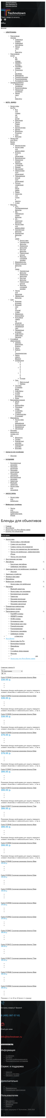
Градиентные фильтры (19, 230)
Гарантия (9, 1072)
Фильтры (18, 136)
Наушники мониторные (14, 471)
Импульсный (24, 382)
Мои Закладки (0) (11, 4)
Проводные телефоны (19, 90)
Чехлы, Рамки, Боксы (17, 124)
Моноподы (19, 437)
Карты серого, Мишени (18, 357)
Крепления (19, 120)
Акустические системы (14, 559)
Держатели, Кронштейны (19, 315)
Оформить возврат (12, 1075)
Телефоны (17, 82)
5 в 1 (20, 369)
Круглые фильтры (23, 250)
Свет (17, 135)
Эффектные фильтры (19, 297)
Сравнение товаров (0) (8, 667)
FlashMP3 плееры (18, 67)
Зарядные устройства (19, 164)
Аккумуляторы (20, 128)
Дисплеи (13, 456)
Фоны (17, 398)
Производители (11, 1088)
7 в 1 (20, 375)
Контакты (9, 1057)
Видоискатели (20, 158)
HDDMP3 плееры (18, 64)
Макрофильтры (20, 262)
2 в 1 (20, 364)
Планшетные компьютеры (15, 606)
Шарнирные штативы (19, 445)
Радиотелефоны (21, 88)
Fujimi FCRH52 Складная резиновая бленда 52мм (18, 696)
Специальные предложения (15, 1090)
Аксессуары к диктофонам (20, 542)
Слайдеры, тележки (19, 411)
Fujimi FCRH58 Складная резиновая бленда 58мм (18, 733)
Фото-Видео (10, 528)
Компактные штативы (19, 442)
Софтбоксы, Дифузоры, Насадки (19, 335)
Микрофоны (19, 75)
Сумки (17, 203)
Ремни (17, 192)
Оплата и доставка (12, 1074)
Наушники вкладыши (14, 467)
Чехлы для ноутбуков (18, 557)
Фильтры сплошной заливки (23, 258)
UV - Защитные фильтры (18, 220)
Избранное (9, 1104)
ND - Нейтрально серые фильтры (19, 214)
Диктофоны (10, 562)
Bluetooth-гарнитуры (14, 483)
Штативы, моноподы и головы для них (14, 433)
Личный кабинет (11, 2)
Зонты (17, 348)
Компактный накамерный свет (19, 326)
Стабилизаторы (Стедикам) (20, 415)
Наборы (22, 384)
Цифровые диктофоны (19, 44)
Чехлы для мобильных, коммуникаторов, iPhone (16, 511)
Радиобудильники (21, 77)
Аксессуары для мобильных (20, 584)
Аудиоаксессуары (21, 81)
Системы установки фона (18, 387)
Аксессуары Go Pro (14, 107)
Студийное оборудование (15, 340)
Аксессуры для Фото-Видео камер (14, 141)
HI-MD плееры (15, 619)
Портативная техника (14, 37)
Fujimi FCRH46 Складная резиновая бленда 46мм (18, 824)
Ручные (22, 378)
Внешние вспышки (18, 302)
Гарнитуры (14, 481)
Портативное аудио (13, 611)
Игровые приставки (12, 577)
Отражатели (19, 360)
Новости (9, 1106)
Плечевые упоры (18, 408)
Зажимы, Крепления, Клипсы (19, 344)
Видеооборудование (17, 400)
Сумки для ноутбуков (18, 544)
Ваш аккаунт (10, 1101)
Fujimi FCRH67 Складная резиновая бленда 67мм (18, 769)
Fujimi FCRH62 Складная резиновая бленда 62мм (18, 751)
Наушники (9, 586)
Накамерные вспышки (19, 331)
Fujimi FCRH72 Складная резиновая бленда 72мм (18, 788)
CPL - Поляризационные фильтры (21, 208)
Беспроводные (20, 425)
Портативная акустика (18, 624)
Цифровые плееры (19, 40)
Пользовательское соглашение (17, 1061)
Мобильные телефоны (19, 85)
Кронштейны (19, 405)
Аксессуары (24, 240)
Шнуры (17, 129)
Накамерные (19, 427)
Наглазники (19, 169)
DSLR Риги (17, 402)
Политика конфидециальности (16, 1059)
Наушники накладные (14, 474)
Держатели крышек (19, 161)
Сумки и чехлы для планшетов (21, 547)
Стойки (17, 393)
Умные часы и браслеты (14, 636)
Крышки (18, 167)
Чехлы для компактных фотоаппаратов (24, 549)
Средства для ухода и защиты (18, 197)
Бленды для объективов (14, 531)
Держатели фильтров (24, 247)
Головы (17, 439)
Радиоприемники (21, 79)
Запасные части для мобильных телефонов (21, 569)
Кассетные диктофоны (18, 564)
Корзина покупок (11, 6)
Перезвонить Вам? (7, 1044)
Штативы (18, 448)
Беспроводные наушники (15, 464)
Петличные (19, 429)
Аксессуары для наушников (20, 591)
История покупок (12, 1103)
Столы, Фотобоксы (19, 395)
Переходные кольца (24, 254)
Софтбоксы (19, 391)
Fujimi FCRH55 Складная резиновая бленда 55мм (18, 714)
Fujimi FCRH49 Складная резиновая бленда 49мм (18, 677)
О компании (10, 1056)
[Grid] (2, 669)
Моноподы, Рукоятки (19, 132)
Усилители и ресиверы (18, 631)
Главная (8, 526)
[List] (4, 669)
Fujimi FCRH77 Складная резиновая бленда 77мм (18, 806)
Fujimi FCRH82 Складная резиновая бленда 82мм (18, 843)
